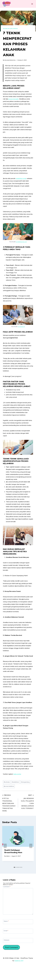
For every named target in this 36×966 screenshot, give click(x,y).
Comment (6, 886)
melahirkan (15, 782)
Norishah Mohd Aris (10, 60)
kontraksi (7, 782)
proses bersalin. (13, 99)
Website (6, 940)
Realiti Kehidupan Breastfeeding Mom (13, 851)
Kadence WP (19, 960)
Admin (8, 856)
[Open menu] (32, 3)
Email (6, 930)
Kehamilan (6, 28)
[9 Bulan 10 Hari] (6, 4)
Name (6, 921)
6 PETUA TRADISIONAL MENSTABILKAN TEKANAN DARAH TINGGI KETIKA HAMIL (8, 803)
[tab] (14, 867)
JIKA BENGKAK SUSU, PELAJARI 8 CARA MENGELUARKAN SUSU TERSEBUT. (27, 801)
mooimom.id (21, 326)
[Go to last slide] (5, 846)
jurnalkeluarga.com (21, 241)
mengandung (25, 782)
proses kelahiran (9, 786)
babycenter (17, 774)
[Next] (30, 846)
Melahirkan (14, 28)
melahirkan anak (21, 178)
